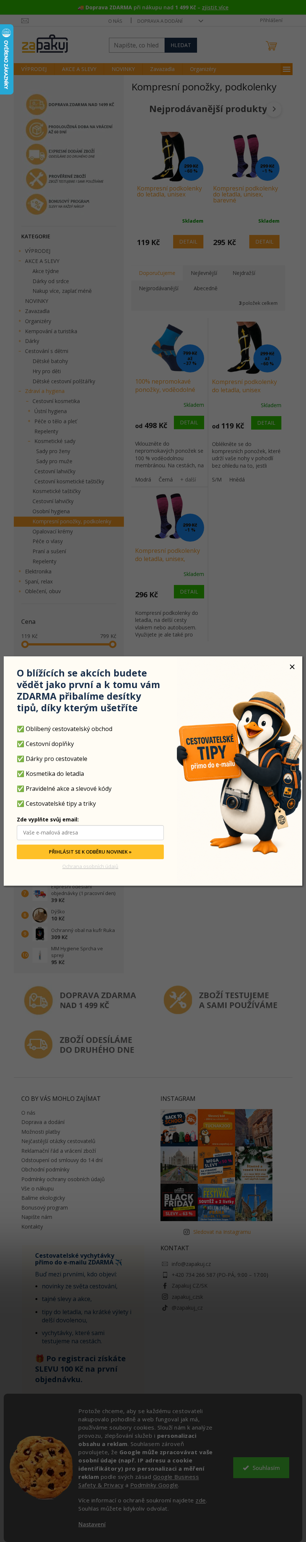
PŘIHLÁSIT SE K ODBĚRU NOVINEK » (90, 852)
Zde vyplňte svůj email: (48, 819)
